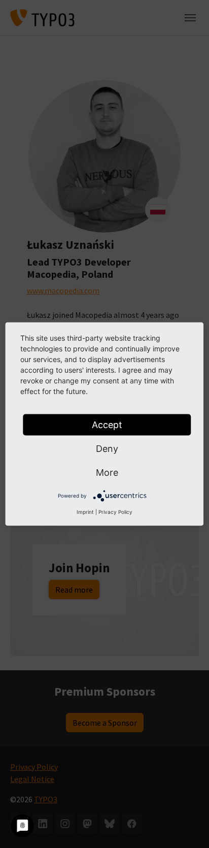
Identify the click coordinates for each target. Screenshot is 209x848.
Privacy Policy (115, 512)
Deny (107, 448)
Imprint (85, 512)
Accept (107, 424)
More (107, 472)
